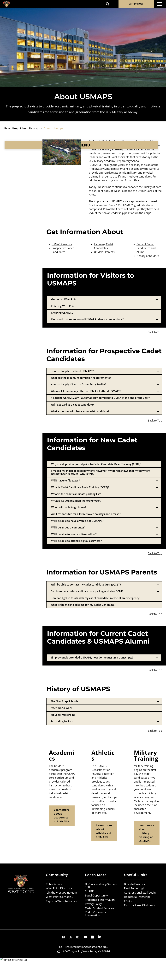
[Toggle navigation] (159, 4)
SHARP (89, 891)
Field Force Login (134, 888)
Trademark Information (100, 900)
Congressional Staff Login (140, 892)
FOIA (127, 901)
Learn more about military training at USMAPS (146, 833)
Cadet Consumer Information (95, 913)
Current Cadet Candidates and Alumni (146, 248)
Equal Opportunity (96, 895)
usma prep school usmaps (22, 128)
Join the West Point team (61, 892)
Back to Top (155, 332)
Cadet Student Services (99, 908)
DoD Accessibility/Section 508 (101, 885)
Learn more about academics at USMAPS (61, 815)
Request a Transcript (137, 897)
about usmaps (53, 128)
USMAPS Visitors (62, 244)
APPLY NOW (136, 3)
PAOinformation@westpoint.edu (85, 947)
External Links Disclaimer (139, 905)
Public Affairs (54, 884)
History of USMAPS (148, 256)
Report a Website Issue (60, 901)
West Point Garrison (58, 897)
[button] (65, 937)
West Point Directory (59, 888)
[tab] (104, 299)
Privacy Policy (93, 904)
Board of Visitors (134, 884)
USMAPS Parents (104, 252)
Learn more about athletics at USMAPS (104, 831)
